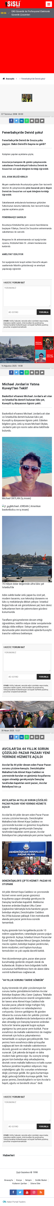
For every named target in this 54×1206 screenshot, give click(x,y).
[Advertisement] (27, 46)
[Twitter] (16, 121)
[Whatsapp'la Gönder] (27, 121)
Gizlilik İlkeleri (41, 1180)
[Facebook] (11, 121)
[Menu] (48, 4)
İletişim (28, 1180)
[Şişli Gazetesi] (12, 4)
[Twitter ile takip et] (20, 1192)
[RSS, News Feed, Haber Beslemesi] (40, 1192)
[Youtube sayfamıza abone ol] (27, 1192)
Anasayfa (8, 1180)
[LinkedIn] (21, 121)
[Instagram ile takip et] (33, 1192)
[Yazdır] (37, 121)
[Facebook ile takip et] (13, 1192)
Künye (19, 1180)
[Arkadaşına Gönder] (32, 121)
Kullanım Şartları (19, 1183)
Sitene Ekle (35, 1183)
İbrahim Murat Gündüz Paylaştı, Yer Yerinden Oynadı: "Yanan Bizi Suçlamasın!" (31, 13)
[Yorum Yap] (42, 121)
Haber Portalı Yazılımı (16, 1202)
